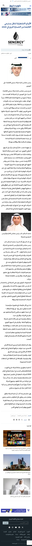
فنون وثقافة (22, 534)
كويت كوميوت (18, 537)
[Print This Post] (29, 420)
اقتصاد (29, 53)
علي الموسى (13, 415)
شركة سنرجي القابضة (22, 415)
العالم (14, 532)
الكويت (28, 532)
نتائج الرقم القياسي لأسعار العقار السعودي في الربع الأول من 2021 (17, 473)
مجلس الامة (27, 537)
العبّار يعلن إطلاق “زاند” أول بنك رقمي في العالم (20, 496)
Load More (16, 503)
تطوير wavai (14, 543)
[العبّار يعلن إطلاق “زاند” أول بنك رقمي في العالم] (16, 494)
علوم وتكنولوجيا (10, 534)
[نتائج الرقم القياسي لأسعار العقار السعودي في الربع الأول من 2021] (16, 470)
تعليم (9, 532)
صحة (16, 534)
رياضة (28, 534)
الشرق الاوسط (21, 532)
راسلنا (18, 539)
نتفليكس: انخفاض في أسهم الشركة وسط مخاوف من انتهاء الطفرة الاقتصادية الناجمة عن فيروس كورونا (17, 449)
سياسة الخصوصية (25, 539)
